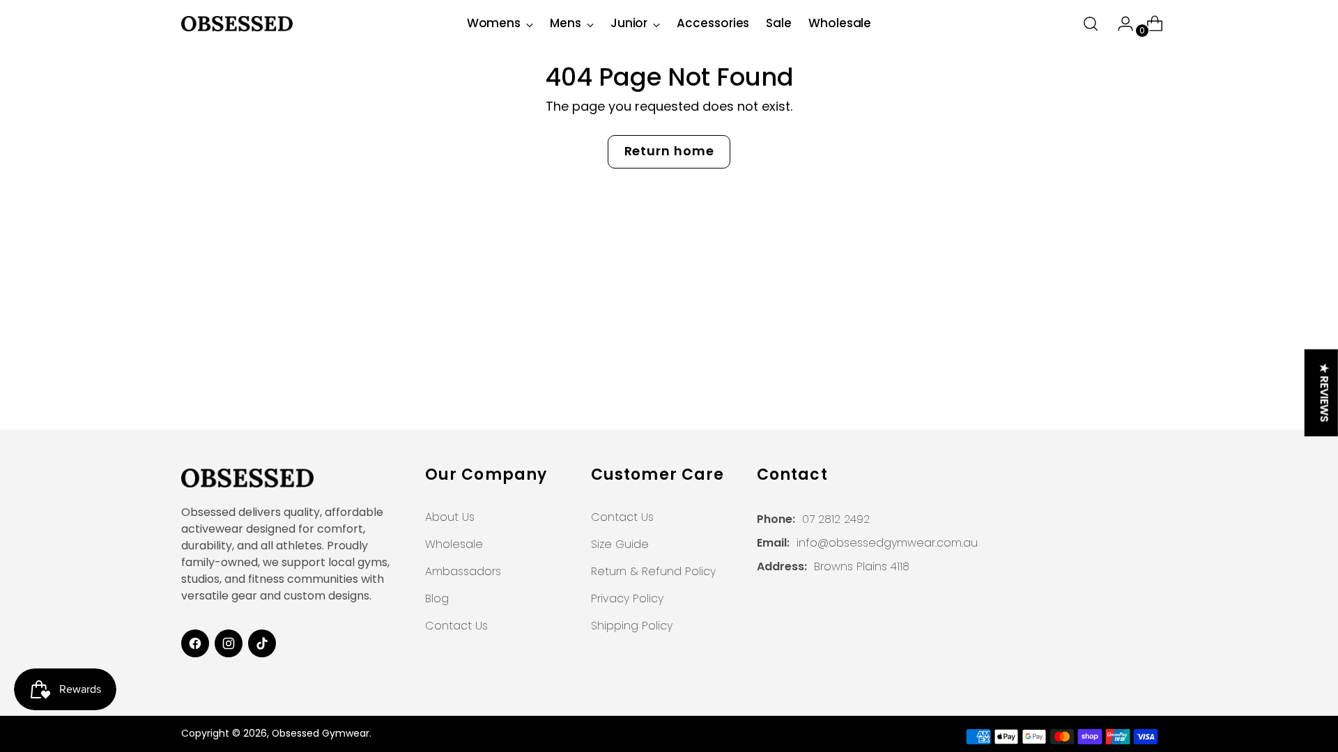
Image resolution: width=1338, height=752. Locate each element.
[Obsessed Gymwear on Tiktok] (262, 643)
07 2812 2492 (836, 519)
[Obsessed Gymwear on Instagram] (229, 643)
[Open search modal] (1091, 24)
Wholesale (454, 544)
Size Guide (620, 544)
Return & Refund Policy (653, 571)
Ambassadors (463, 571)
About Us (450, 517)
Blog (437, 598)
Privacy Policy (627, 598)
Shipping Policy (631, 626)
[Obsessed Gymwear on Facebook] (195, 643)
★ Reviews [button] (1324, 393)
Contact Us (456, 626)
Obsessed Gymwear (320, 733)
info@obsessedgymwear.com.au (887, 543)
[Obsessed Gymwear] (237, 23)
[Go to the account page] (1120, 24)
